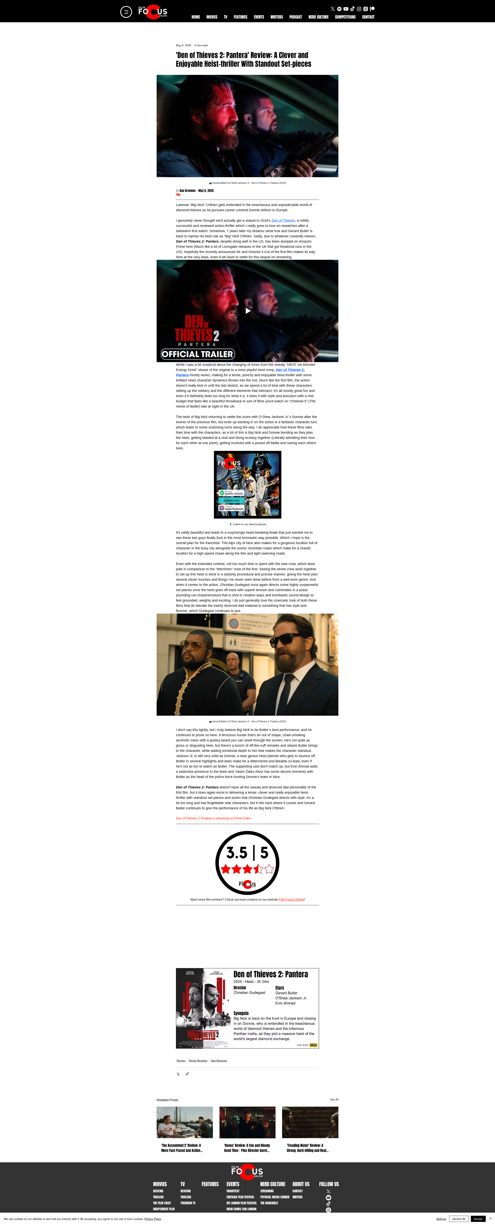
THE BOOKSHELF (269, 1203)
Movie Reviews (198, 1060)
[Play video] (247, 311)
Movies (181, 1060)
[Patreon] (372, 9)
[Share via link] (187, 1074)
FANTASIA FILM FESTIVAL (238, 1197)
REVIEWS (158, 1191)
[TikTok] (352, 9)
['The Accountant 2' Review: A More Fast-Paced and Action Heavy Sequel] (185, 1122)
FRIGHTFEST (233, 1191)
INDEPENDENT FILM (164, 1209)
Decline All (458, 1219)
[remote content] (247, 937)
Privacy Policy (152, 1219)
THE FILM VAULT (162, 1203)
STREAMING (267, 1191)
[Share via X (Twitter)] (178, 1074)
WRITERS (297, 1197)
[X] (333, 9)
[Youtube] (346, 9)
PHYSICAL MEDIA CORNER (272, 1197)
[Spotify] (339, 9)
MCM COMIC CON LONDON (238, 1209)
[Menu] (126, 12)
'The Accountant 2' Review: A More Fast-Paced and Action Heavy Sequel (181, 1148)
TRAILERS (158, 1197)
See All (334, 1099)
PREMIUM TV (188, 1203)
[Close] (490, 1219)
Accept (478, 1219)
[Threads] (366, 9)
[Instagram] (359, 9)
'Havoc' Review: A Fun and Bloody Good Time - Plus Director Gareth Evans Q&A (247, 1148)
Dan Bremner (219, 1060)
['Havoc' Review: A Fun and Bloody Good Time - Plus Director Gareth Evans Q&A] (247, 1122)
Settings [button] (441, 1219)
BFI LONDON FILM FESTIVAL (238, 1203)
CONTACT (298, 1191)
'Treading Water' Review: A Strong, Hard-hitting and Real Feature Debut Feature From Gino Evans (309, 1148)
